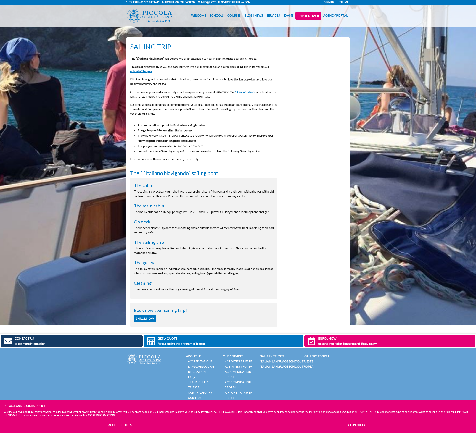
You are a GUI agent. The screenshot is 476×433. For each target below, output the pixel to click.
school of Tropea (141, 71)
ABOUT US (193, 356)
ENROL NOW (307, 15)
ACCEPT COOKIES (120, 424)
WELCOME (198, 15)
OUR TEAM (195, 397)
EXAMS (289, 15)
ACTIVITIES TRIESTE (238, 361)
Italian (343, 2)
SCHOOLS (217, 15)
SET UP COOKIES (356, 425)
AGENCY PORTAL (335, 15)
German (329, 2)
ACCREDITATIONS (200, 361)
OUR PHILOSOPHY (200, 392)
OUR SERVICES (233, 356)
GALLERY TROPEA (316, 356)
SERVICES (273, 15)
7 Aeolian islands (244, 92)
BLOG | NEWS (253, 15)
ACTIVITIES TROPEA (238, 366)
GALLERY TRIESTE (272, 356)
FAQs (191, 377)
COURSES (234, 15)
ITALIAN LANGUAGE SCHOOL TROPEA (286, 366)
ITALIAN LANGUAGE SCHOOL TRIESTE (286, 361)
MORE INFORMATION (101, 415)
